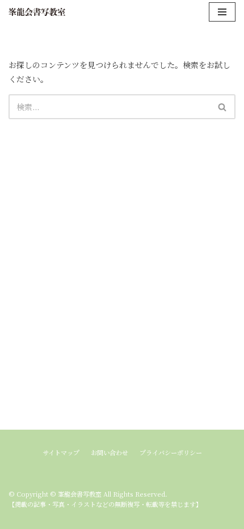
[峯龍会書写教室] (37, 12)
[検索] (222, 106)
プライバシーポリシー (171, 452)
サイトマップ (61, 452)
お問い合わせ (109, 452)
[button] (222, 107)
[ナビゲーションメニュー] (222, 12)
